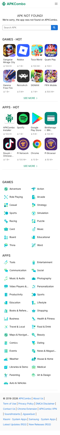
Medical (41, 366)
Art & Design (44, 374)
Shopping (42, 310)
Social (40, 270)
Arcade (41, 196)
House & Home (45, 358)
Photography (44, 278)
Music (40, 229)
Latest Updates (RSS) (15, 424)
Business (14, 318)
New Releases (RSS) (40, 424)
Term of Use (9, 403)
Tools (12, 262)
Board (13, 237)
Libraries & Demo (19, 366)
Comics (14, 342)
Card (12, 229)
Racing (13, 221)
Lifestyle (41, 302)
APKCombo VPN (48, 408)
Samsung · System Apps (42, 419)
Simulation (42, 212)
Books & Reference (20, 310)
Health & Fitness (46, 318)
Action (40, 188)
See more (29, 98)
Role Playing (16, 196)
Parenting (15, 374)
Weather (14, 358)
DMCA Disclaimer (45, 403)
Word (40, 245)
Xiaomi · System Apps (15, 419)
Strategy (42, 204)
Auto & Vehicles (18, 383)
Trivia (12, 245)
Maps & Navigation (20, 334)
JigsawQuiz (28, 414)
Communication (18, 270)
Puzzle (40, 221)
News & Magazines (47, 350)
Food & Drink (44, 326)
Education (15, 302)
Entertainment (44, 262)
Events (13, 350)
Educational (43, 237)
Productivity (16, 294)
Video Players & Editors (20, 286)
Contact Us (9, 408)
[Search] (54, 27)
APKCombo (25, 398)
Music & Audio (17, 278)
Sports (13, 212)
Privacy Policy (26, 403)
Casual (13, 204)
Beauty (41, 334)
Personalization (45, 286)
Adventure (15, 188)
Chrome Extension (27, 408)
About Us (38, 398)
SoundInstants (12, 414)
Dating (40, 342)
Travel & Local (17, 326)
